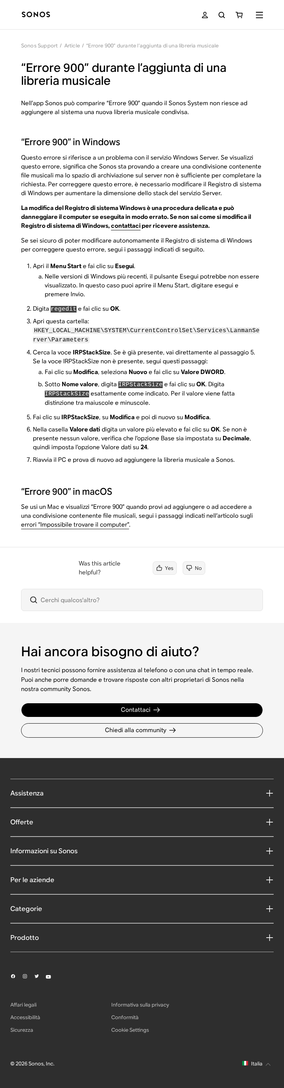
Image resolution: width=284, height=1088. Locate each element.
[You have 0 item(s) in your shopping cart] (239, 15)
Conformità (125, 1017)
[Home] (36, 15)
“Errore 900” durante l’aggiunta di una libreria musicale (152, 45)
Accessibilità (25, 1017)
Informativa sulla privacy (140, 1004)
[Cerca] (222, 15)
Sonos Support (39, 45)
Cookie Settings (130, 1030)
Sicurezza (21, 1030)
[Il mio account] (205, 15)
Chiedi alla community (135, 730)
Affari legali (23, 1004)
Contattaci (136, 710)
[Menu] (259, 15)
